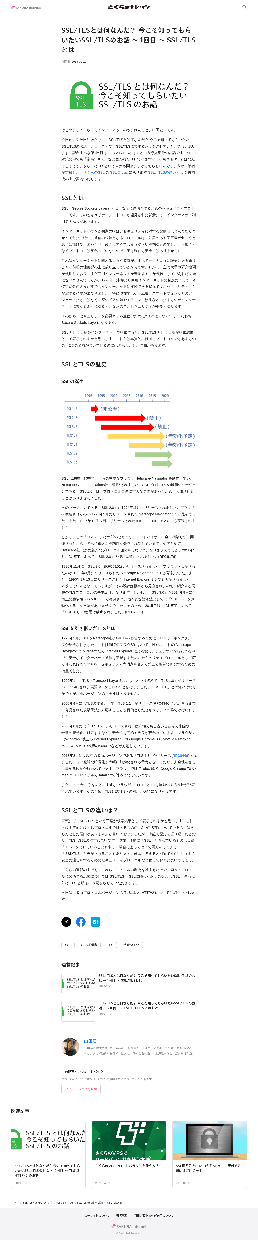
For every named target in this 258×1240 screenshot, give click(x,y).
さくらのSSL (93, 172)
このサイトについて (97, 1215)
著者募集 (122, 1215)
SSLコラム (119, 172)
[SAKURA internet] (26, 7)
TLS (110, 945)
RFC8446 (180, 756)
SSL (68, 945)
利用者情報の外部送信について (154, 1215)
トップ (14, 1202)
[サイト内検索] (244, 7)
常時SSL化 (131, 945)
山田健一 (92, 1041)
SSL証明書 (89, 945)
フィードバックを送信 (81, 1089)
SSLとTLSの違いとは (165, 172)
